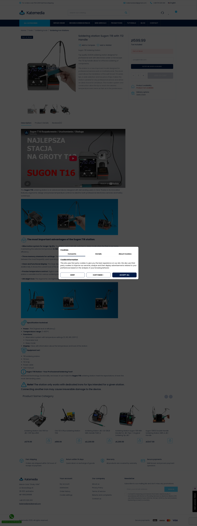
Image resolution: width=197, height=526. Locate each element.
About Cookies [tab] (125, 254)
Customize (98, 275)
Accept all (124, 275)
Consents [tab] (72, 254)
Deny (72, 275)
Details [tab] (98, 254)
